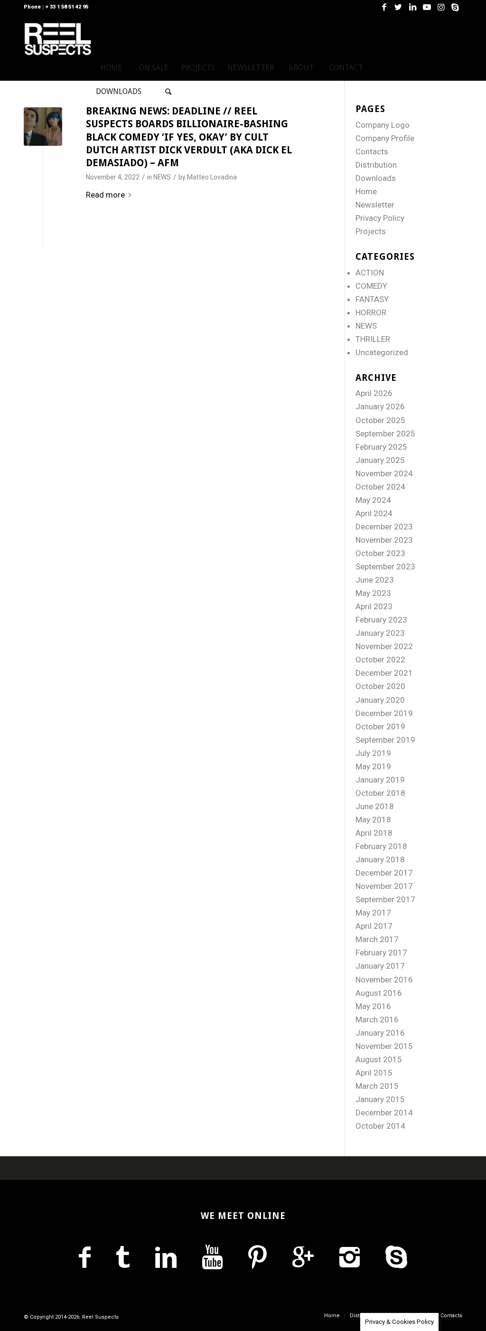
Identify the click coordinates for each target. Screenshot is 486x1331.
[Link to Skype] (455, 7)
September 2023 (385, 566)
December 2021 (384, 673)
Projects (370, 231)
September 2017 (385, 899)
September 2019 (385, 740)
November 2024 (384, 473)
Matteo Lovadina (212, 177)
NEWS (162, 177)
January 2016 (380, 1033)
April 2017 (374, 926)
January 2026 (380, 406)
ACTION (369, 272)
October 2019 (380, 726)
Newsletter (374, 204)
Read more (105, 194)
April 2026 (374, 393)
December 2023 (384, 526)
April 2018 (374, 833)
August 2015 (378, 1059)
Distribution (376, 165)
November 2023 (384, 540)
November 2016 (384, 979)
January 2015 (380, 1099)
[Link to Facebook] (384, 7)
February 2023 (381, 619)
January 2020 (380, 700)
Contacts (371, 151)
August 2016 (378, 993)
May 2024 (373, 500)
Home (366, 191)
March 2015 (377, 1086)
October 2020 (380, 686)
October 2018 (380, 793)
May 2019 (373, 766)
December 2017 (384, 873)
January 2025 (380, 460)
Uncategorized (381, 352)
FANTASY (372, 299)
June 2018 (374, 806)
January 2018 (380, 859)
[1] (43, 126)
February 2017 (381, 952)
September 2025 (385, 433)
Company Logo (382, 125)
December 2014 (384, 1112)
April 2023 (374, 606)
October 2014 (380, 1126)
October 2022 (380, 659)
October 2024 (380, 486)
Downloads (375, 178)
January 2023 (380, 633)
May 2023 (373, 593)
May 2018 (373, 819)
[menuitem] (111, 68)
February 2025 (381, 447)
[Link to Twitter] (398, 7)
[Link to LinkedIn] (412, 7)
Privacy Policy (379, 218)
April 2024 (374, 513)
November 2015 (384, 1046)
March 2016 (377, 1019)
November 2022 (384, 646)
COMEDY (371, 286)
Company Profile (384, 138)
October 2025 (380, 420)
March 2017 (377, 939)
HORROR (370, 312)
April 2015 (374, 1072)
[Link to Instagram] (441, 7)
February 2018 (381, 846)
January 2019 (380, 779)
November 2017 (384, 886)
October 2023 (380, 553)
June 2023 (374, 580)
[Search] (168, 92)
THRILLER (372, 339)
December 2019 (384, 713)
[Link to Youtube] (427, 7)
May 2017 (373, 912)
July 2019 (373, 753)
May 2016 (373, 1006)
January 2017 (380, 966)
